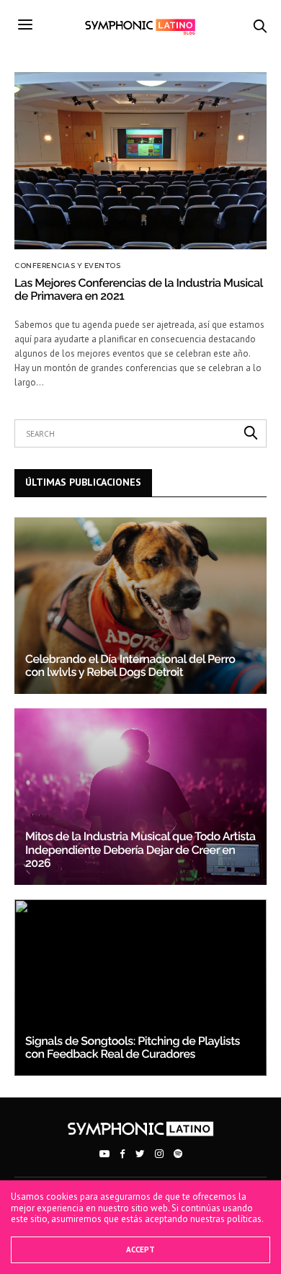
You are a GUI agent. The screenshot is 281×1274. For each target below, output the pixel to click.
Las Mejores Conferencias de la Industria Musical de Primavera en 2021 (138, 289)
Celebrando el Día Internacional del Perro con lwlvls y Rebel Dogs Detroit (130, 665)
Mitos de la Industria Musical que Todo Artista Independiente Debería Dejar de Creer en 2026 (140, 849)
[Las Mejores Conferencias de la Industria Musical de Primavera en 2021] (140, 160)
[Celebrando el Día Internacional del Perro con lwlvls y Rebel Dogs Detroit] (140, 605)
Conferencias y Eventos (67, 266)
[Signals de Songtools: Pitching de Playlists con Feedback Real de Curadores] (140, 987)
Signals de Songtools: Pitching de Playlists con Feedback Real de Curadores (132, 1047)
